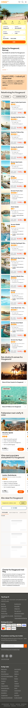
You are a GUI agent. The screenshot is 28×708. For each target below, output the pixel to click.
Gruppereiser (4, 695)
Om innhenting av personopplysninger (10, 649)
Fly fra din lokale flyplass (7, 676)
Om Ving (3, 604)
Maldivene (16, 686)
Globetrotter (13, 705)
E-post (2, 643)
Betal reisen (4, 669)
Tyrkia (15, 676)
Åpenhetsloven (18, 616)
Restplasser (4, 678)
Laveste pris (22, 512)
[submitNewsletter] (25, 646)
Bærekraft (3, 606)
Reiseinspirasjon (5, 688)
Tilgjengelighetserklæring (20, 618)
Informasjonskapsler (5, 703)
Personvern (12, 703)
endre (23, 503)
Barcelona (16, 695)
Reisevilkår (17, 606)
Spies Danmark (23, 703)
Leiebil (2, 683)
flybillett (4, 582)
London (16, 693)
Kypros (16, 681)
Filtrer (15, 508)
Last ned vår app (5, 659)
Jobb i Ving (3, 608)
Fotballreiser (4, 690)
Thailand (16, 683)
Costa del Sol (17, 690)
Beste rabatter (13, 512)
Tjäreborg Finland (7, 705)
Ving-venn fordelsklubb (6, 697)
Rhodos (16, 678)
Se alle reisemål (18, 697)
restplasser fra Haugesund (13, 585)
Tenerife (16, 671)
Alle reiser (3, 671)
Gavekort (3, 681)
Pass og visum (17, 611)
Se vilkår (4, 88)
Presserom (3, 611)
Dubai (15, 688)
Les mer (4, 69)
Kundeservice (17, 604)
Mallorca (16, 674)
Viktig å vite (17, 608)
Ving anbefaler (4, 686)
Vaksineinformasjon (19, 613)
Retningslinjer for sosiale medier (7, 616)
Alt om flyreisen (5, 674)
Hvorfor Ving (4, 613)
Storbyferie (4, 693)
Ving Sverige (18, 703)
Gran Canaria (17, 669)
